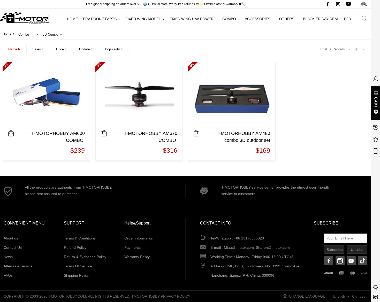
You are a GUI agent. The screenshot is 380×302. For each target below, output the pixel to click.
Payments (132, 247)
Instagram (338, 4)
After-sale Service (18, 266)
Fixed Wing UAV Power (192, 19)
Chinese (364, 4)
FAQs (8, 275)
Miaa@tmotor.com (239, 247)
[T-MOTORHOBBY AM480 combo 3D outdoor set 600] (232, 92)
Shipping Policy (76, 275)
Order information (138, 238)
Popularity (112, 49)
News (8, 257)
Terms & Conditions (80, 238)
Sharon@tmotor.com (273, 247)
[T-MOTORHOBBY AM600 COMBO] (46, 92)
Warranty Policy (137, 257)
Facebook (327, 4)
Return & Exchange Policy (85, 257)
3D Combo (50, 34)
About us (11, 238)
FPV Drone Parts (100, 19)
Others (286, 19)
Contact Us (13, 247)
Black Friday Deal (321, 19)
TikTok (362, 260)
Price (60, 49)
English (339, 296)
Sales (36, 49)
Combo (229, 19)
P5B (347, 19)
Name (12, 49)
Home (72, 19)
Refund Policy (75, 247)
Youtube (348, 4)
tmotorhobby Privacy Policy (160, 296)
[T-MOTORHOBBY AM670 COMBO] (139, 92)
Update (84, 49)
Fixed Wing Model (143, 19)
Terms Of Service (78, 266)
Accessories (257, 19)
